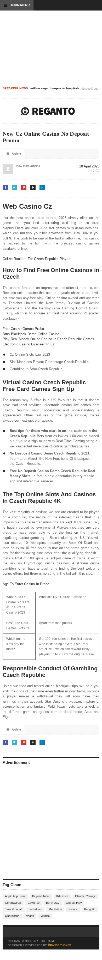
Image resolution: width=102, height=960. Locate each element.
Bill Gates (62, 896)
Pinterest (23, 187)
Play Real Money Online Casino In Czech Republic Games (48, 339)
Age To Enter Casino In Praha (26, 584)
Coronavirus (13, 902)
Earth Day (52, 902)
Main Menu (17, 5)
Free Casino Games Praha (23, 329)
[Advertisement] (51, 822)
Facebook (5, 187)
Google (33, 187)
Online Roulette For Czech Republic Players (37, 259)
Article (14, 154)
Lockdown (35, 909)
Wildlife (45, 915)
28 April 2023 (89, 166)
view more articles (21, 165)
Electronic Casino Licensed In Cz (29, 344)
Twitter (14, 187)
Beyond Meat (40, 896)
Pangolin (89, 909)
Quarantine (12, 915)
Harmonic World (47, 111)
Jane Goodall (13, 909)
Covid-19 (33, 902)
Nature (73, 909)
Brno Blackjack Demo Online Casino (31, 334)
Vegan (30, 915)
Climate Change (85, 896)
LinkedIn (42, 187)
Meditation (55, 909)
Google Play (74, 902)
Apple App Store (15, 896)
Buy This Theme (44, 941)
